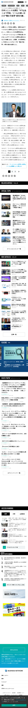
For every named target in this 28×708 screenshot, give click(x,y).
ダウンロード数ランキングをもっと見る (15, 584)
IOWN (4, 5)
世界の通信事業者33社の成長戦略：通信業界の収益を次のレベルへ (15, 558)
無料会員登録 (14, 650)
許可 (14, 705)
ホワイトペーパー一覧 (14, 473)
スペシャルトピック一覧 (14, 248)
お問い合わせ (7, 695)
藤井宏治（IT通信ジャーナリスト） (12, 20)
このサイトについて (6, 692)
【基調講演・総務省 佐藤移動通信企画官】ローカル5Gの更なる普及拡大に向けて (15, 579)
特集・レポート (4, 675)
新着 (2, 678)
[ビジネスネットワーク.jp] (7, 2)
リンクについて (14, 695)
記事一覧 (14, 334)
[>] (19, 171)
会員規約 (20, 695)
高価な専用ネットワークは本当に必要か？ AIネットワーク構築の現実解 (15, 567)
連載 (2, 685)
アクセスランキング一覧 (12, 547)
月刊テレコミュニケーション (7, 688)
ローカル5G (11, 5)
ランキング (3, 681)
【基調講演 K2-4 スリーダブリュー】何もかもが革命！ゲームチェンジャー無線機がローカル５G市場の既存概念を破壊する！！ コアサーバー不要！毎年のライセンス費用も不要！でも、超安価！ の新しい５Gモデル (15, 573)
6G (22, 5)
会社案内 (14, 692)
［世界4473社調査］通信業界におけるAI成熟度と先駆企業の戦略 (15, 563)
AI (17, 5)
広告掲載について (20, 692)
